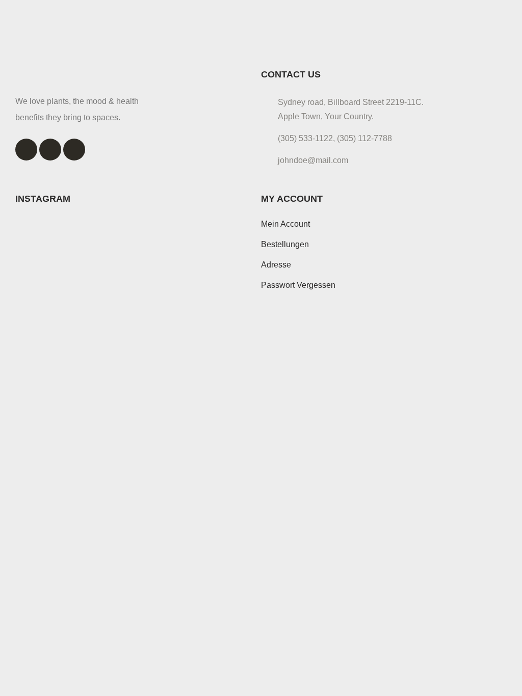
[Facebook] (26, 149)
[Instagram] (74, 149)
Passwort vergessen (298, 285)
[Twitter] (50, 149)
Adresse (276, 264)
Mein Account (285, 224)
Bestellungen (285, 244)
